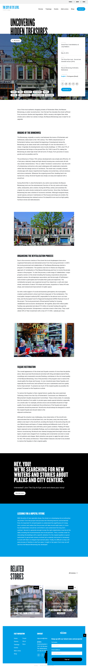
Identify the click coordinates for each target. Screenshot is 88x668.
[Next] (46, 240)
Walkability (28, 92)
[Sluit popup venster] (84, 635)
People (70, 2)
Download (65, 89)
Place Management (37, 95)
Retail (20, 92)
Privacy (36, 665)
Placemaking (49, 95)
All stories (17, 40)
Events (56, 9)
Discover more (20, 493)
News (84, 2)
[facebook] (42, 655)
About (77, 2)
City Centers (37, 92)
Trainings (48, 9)
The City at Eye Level (11, 7)
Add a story (64, 9)
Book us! (81, 9)
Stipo (9, 10)
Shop (72, 9)
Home (16, 638)
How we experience (24, 95)
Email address (55, 650)
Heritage (14, 95)
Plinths (14, 92)
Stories (40, 9)
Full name (54, 642)
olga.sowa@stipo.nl (43, 638)
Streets (46, 92)
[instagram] (38, 655)
